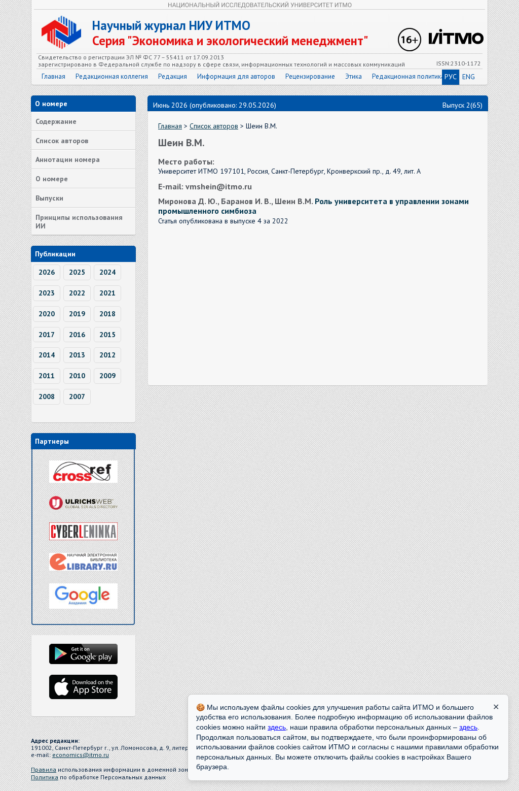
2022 (77, 293)
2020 (47, 313)
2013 (77, 354)
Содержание (56, 121)
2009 (107, 375)
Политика (44, 777)
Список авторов (61, 140)
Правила (43, 769)
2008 (47, 396)
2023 (47, 293)
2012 (107, 354)
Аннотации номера (67, 159)
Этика (353, 76)
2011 (47, 375)
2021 (107, 293)
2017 (47, 334)
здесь (277, 727)
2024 (107, 272)
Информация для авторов (236, 76)
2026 (47, 272)
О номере (51, 178)
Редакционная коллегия (112, 76)
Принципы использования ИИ (79, 221)
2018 (107, 313)
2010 (77, 375)
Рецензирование (310, 76)
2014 (47, 354)
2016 (77, 334)
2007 (77, 396)
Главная (53, 76)
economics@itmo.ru (80, 755)
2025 (77, 272)
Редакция (172, 76)
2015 (107, 334)
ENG (468, 76)
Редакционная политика (408, 76)
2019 (77, 313)
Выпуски (49, 198)
